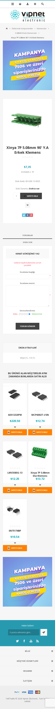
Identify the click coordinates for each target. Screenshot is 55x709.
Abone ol (43, 632)
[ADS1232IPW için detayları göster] (15, 395)
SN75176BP (15, 530)
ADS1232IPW (15, 414)
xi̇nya (22, 357)
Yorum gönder (27, 326)
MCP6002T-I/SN (40, 414)
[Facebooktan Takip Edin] (24, 641)
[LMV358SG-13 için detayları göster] (15, 453)
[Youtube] (31, 641)
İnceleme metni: (27, 283)
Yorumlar (27, 235)
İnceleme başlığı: (27, 272)
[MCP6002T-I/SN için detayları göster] (40, 395)
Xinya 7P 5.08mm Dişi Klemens (40, 474)
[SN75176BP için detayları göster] (15, 511)
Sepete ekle (32, 196)
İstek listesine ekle (27, 205)
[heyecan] (17, 641)
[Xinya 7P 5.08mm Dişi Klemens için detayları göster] (40, 453)
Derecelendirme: (27, 310)
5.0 (30, 357)
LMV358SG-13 (14, 472)
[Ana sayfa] (6, 28)
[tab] (27, 235)
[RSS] (37, 641)
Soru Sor (27, 242)
